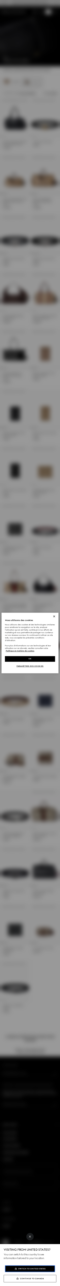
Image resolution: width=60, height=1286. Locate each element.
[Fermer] (54, 616)
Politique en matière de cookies (20, 651)
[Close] (30, 1236)
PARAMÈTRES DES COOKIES (30, 666)
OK (30, 659)
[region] (30, 643)
